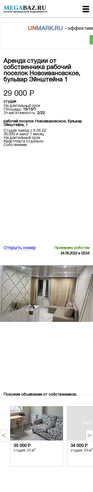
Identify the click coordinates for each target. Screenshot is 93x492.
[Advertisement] (46, 195)
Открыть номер (20, 248)
